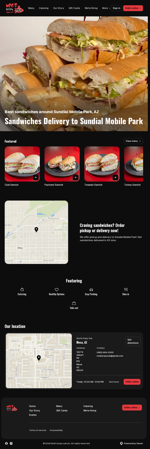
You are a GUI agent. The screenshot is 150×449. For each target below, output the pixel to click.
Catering (58, 8)
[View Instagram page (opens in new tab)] (11, 443)
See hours (114, 381)
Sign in (116, 8)
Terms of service (37, 430)
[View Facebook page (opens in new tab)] (6, 443)
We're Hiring (89, 410)
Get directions (133, 341)
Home (32, 406)
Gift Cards (89, 8)
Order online (132, 381)
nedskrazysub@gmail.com (110, 356)
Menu (46, 8)
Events (33, 414)
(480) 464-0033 (105, 352)
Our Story (73, 8)
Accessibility (56, 430)
